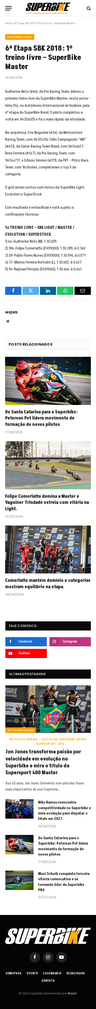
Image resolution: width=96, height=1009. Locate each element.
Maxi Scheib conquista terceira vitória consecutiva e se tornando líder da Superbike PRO (64, 882)
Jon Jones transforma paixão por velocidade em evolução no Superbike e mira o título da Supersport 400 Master (43, 762)
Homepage (14, 973)
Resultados (76, 973)
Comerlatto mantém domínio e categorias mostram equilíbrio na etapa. (47, 583)
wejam (11, 312)
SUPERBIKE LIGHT (19, 37)
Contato (48, 981)
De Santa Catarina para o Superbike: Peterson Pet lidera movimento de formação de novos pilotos (41, 418)
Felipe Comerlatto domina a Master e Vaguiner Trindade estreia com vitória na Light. (47, 502)
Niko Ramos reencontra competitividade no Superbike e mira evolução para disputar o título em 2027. (64, 810)
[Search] (88, 8)
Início (8, 23)
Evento (32, 973)
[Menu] (8, 8)
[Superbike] (48, 8)
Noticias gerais (20, 730)
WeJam (72, 993)
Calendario (52, 973)
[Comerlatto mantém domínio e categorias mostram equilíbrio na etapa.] (48, 549)
